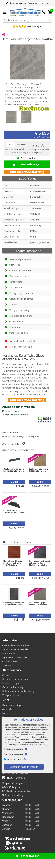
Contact (6, 675)
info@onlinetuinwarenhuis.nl (16, 791)
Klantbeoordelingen (12, 705)
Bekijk (14, 481)
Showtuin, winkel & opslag (15, 649)
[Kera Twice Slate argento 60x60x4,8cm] (27, 61)
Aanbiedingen (9, 708)
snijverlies (38, 152)
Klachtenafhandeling (12, 687)
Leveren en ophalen (12, 683)
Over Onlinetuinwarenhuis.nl (16, 645)
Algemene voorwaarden (15, 657)
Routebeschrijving (14, 795)
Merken (6, 712)
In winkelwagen (29, 164)
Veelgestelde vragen (13, 695)
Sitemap (6, 665)
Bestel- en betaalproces (15, 679)
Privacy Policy (9, 653)
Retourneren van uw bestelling (18, 691)
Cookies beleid (10, 661)
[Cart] (50, 12)
